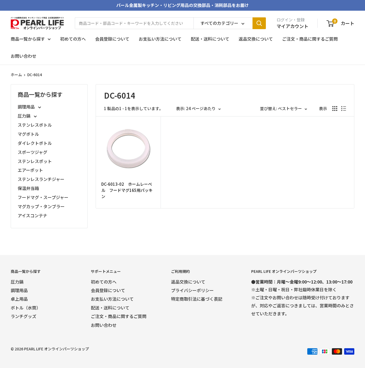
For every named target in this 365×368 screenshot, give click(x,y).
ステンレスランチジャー (41, 179)
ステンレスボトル (35, 125)
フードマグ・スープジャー (43, 197)
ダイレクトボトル (35, 143)
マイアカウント (292, 26)
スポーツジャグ (32, 152)
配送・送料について (210, 39)
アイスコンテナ (32, 215)
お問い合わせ (23, 56)
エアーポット (30, 170)
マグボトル (28, 134)
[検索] (259, 23)
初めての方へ (73, 39)
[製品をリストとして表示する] (343, 108)
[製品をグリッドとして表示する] (334, 108)
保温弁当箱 (28, 188)
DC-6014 (34, 74)
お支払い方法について (160, 39)
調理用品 (27, 106)
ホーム (16, 74)
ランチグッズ (23, 316)
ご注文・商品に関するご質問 (310, 39)
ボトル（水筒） (26, 307)
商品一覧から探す (28, 39)
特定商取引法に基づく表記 (196, 299)
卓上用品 (19, 299)
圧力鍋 (25, 116)
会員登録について (112, 39)
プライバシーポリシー (192, 290)
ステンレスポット (35, 161)
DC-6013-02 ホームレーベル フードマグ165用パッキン (127, 190)
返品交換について (256, 39)
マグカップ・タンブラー (41, 206)
